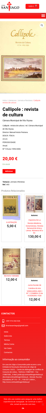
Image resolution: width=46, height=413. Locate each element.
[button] (43, 16)
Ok (23, 408)
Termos (7, 340)
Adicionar (9, 171)
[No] (43, 404)
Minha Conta (9, 344)
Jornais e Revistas (25, 100)
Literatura (12, 100)
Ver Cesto (8, 348)
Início (5, 100)
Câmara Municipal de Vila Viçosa (17, 120)
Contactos (8, 352)
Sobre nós (8, 336)
